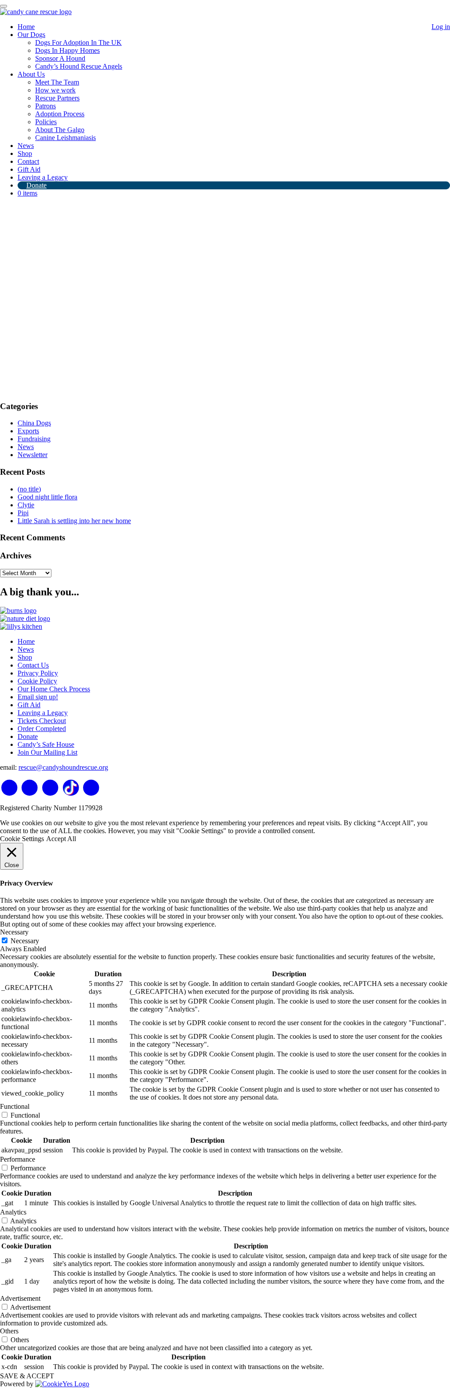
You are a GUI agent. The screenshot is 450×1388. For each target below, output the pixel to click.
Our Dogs (31, 34)
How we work (55, 90)
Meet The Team (57, 82)
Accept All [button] (61, 838)
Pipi (23, 513)
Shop (25, 153)
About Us (31, 74)
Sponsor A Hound (60, 58)
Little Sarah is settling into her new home (74, 520)
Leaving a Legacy (43, 177)
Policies (46, 122)
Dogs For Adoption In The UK (78, 42)
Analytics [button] (13, 1212)
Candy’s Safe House (46, 744)
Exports (28, 431)
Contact (28, 161)
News (26, 145)
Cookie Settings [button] (22, 838)
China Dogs (34, 423)
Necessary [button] (14, 932)
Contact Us (33, 665)
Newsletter (32, 454)
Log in (441, 26)
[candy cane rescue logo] (36, 11)
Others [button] (9, 1331)
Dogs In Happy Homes (67, 50)
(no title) (29, 489)
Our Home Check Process (54, 689)
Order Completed (42, 728)
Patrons (45, 106)
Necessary (25, 941)
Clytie (26, 505)
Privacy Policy (38, 673)
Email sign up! (38, 697)
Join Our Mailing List (47, 752)
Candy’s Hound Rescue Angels (78, 66)
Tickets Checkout (42, 720)
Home (26, 26)
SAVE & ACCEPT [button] (27, 1376)
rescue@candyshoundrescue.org (63, 767)
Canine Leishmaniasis (65, 137)
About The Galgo (59, 129)
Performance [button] (17, 1159)
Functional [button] (14, 1106)
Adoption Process (59, 114)
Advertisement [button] (20, 1298)
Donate (36, 185)
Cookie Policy (37, 681)
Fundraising (34, 439)
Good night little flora (47, 497)
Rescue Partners (57, 98)
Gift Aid (29, 169)
